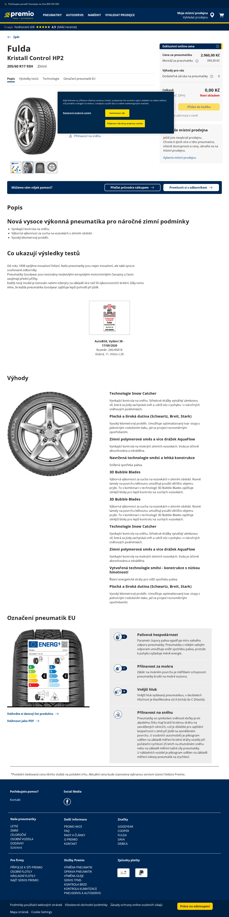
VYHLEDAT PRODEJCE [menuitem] (120, 15)
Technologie (51, 79)
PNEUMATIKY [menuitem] (52, 15)
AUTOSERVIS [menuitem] (75, 15)
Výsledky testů (28, 79)
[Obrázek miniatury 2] (28, 167)
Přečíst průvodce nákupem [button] (130, 187)
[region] (116, 113)
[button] (197, 60)
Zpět (16, 37)
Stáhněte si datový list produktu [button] (30, 714)
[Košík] (221, 15)
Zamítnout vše (117, 113)
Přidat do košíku (199, 107)
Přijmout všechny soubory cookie (125, 123)
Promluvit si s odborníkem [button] (188, 187)
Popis (11, 79)
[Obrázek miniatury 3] (40, 167)
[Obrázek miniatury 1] (16, 167)
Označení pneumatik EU (80, 79)
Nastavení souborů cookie (77, 113)
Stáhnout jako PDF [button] (20, 721)
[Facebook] (67, 801)
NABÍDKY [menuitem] (94, 15)
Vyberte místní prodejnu (179, 158)
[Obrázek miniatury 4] (52, 167)
